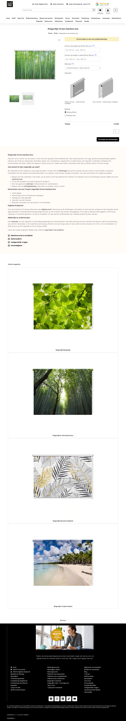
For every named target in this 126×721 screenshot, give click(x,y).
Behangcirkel (59, 18)
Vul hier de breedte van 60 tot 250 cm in (82, 46)
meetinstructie (17, 179)
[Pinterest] (62, 698)
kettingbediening (30, 186)
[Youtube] (74, 698)
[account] (108, 10)
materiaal (29, 184)
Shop (56, 33)
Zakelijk (86, 21)
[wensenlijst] (100, 10)
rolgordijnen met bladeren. (54, 230)
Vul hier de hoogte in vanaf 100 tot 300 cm (83, 55)
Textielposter (69, 21)
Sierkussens (48, 21)
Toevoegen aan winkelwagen (108, 139)
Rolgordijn (39, 21)
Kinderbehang (95, 18)
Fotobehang (85, 18)
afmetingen (63, 171)
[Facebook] (51, 698)
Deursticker (75, 18)
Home (8, 18)
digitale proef (46, 209)
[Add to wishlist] (59, 40)
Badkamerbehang (32, 18)
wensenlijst (100, 13)
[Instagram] (57, 698)
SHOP (14, 18)
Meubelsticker (116, 18)
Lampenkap (106, 18)
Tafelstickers (58, 21)
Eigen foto (21, 18)
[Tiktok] (68, 698)
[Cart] (116, 10)
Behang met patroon (46, 18)
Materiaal (71, 64)
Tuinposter (78, 21)
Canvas (67, 18)
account (108, 13)
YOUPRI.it (11, 718)
